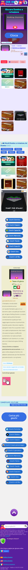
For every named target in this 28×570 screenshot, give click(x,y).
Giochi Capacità (14, 230)
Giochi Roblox (14, 434)
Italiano (6, 551)
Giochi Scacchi (14, 246)
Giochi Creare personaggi (14, 445)
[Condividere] (25, 54)
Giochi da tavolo (7, 149)
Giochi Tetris (14, 461)
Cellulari (20, 152)
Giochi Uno (15, 251)
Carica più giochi (14, 416)
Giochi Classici (14, 225)
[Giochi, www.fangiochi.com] (10, 3)
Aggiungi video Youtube (18, 404)
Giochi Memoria (14, 236)
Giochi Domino (14, 220)
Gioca (14, 35)
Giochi (4, 62)
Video (23, 62)
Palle (3, 152)
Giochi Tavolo (14, 241)
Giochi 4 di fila (14, 257)
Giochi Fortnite (14, 429)
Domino (18, 149)
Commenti (13, 62)
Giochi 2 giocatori (14, 450)
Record (11, 152)
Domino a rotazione (9, 564)
